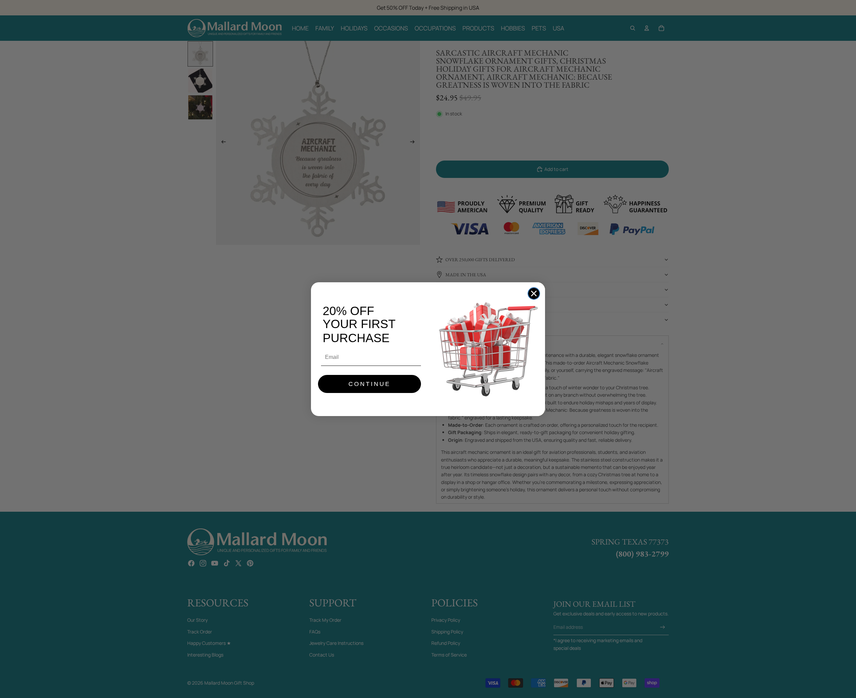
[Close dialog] (534, 293)
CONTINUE (369, 384)
